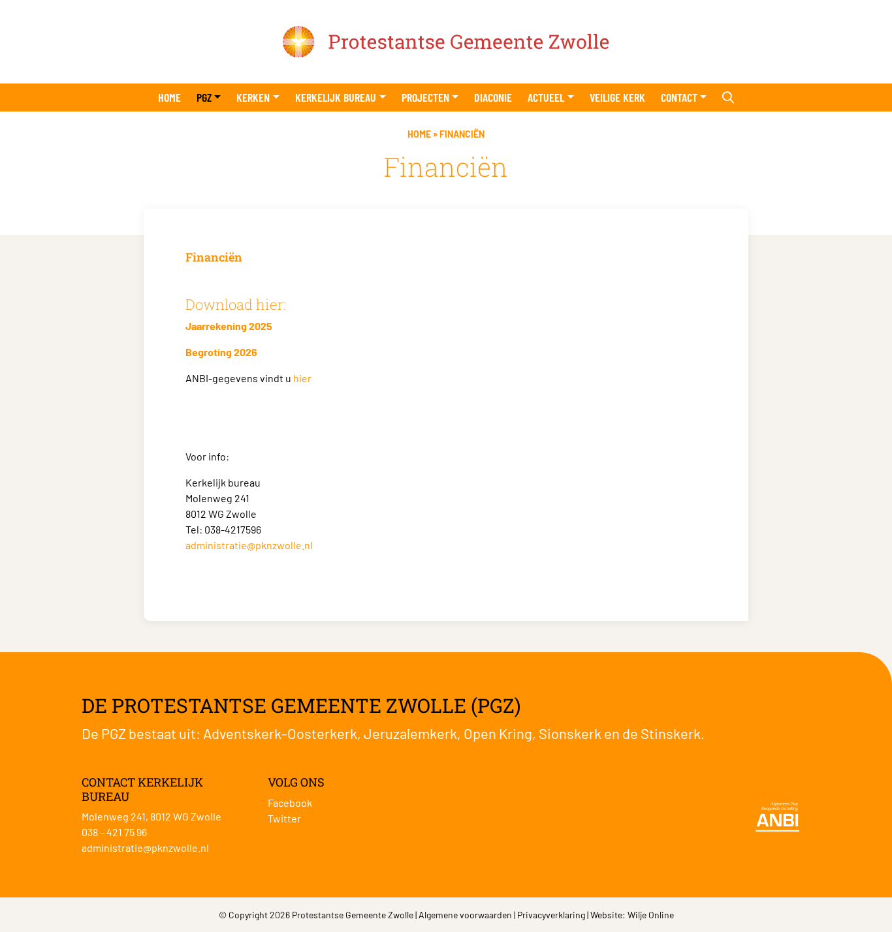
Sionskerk (570, 733)
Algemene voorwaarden (465, 914)
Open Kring (498, 733)
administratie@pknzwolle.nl (249, 545)
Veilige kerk (617, 97)
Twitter (284, 818)
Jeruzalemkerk (410, 733)
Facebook (290, 802)
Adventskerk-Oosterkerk (280, 733)
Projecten (425, 97)
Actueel (546, 97)
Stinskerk (671, 733)
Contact (679, 97)
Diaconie (493, 97)
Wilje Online (651, 914)
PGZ (204, 97)
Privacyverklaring (551, 914)
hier (302, 378)
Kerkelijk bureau (335, 97)
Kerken (253, 97)
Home (169, 97)
